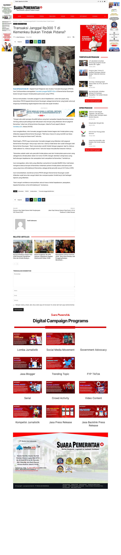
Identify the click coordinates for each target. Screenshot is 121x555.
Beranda (15, 21)
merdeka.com (17, 126)
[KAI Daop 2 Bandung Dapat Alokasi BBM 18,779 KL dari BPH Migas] (83, 84)
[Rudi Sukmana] (14, 37)
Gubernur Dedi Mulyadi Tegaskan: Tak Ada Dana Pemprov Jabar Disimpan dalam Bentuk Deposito (98, 114)
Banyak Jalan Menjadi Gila (96, 123)
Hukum (20, 21)
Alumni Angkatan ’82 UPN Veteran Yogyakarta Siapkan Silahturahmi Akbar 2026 (43, 256)
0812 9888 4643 (34, 468)
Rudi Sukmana (21, 37)
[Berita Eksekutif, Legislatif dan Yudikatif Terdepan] (28, 8)
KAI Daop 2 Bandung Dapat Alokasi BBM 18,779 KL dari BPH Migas (98, 83)
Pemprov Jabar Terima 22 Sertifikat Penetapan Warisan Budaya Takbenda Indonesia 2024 (97, 73)
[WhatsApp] (35, 41)
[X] (102, 2)
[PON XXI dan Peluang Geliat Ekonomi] (83, 134)
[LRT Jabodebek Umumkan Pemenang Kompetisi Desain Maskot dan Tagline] (83, 63)
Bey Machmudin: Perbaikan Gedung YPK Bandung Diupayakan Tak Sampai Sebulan (98, 93)
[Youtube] (105, 2)
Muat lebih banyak (93, 101)
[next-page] (17, 264)
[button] (103, 16)
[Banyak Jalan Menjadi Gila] (83, 125)
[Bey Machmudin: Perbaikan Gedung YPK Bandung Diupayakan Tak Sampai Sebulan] (83, 94)
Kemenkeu (21, 191)
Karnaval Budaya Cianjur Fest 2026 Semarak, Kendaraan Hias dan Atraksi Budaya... (22, 256)
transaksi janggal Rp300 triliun (46, 91)
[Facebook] (98, 2)
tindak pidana (33, 191)
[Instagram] (100, 2)
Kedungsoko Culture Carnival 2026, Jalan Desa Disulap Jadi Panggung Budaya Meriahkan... (65, 257)
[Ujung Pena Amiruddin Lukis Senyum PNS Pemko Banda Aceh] (83, 143)
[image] (27, 339)
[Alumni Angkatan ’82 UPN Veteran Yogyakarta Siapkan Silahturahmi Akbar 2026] (44, 246)
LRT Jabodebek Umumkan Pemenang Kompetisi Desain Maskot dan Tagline (97, 62)
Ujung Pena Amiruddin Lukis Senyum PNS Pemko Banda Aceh (97, 142)
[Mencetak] (43, 41)
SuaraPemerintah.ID (20, 89)
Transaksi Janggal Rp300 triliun (46, 191)
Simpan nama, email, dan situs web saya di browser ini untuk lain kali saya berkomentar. (45, 305)
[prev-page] (14, 264)
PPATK (27, 191)
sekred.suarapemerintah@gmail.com (26, 470)
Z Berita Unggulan (22, 23)
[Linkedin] (39, 41)
